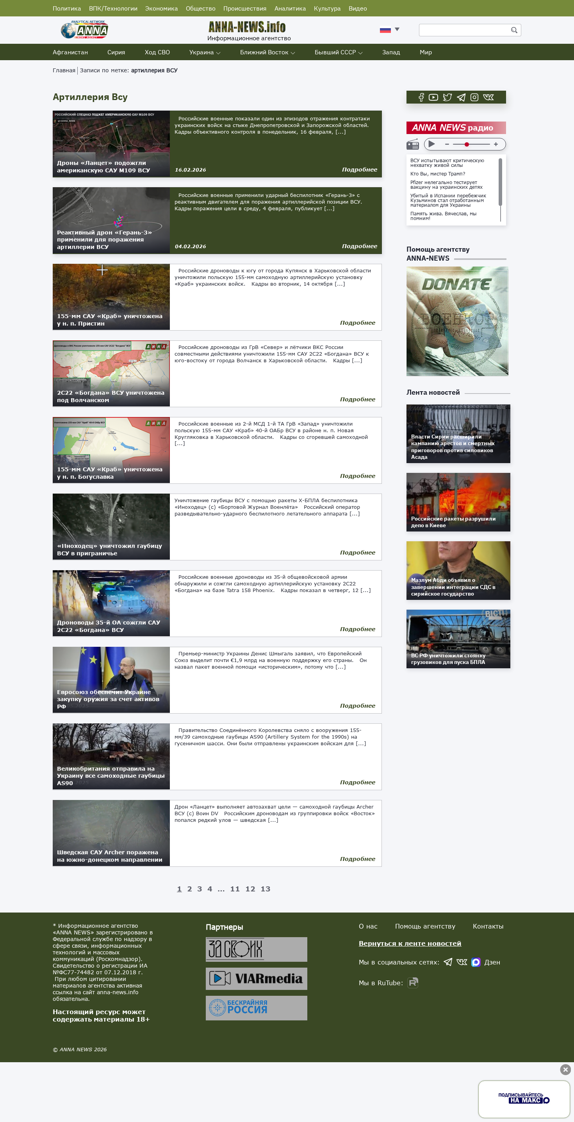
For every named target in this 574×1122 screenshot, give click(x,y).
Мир (426, 52)
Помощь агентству (425, 926)
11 (235, 888)
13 (265, 888)
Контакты (488, 926)
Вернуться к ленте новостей (410, 943)
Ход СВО (157, 52)
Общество (201, 8)
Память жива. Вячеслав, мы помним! (443, 216)
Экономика (161, 8)
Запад (391, 52)
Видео (358, 8)
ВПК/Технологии (113, 8)
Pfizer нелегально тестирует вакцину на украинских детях (446, 185)
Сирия (116, 52)
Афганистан (70, 52)
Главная (64, 70)
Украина (201, 52)
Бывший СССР (335, 52)
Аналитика (290, 8)
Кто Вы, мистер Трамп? (437, 174)
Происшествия (245, 8)
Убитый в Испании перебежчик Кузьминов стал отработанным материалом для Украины (448, 200)
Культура (327, 8)
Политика (67, 8)
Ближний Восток (264, 52)
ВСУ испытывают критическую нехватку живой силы (447, 163)
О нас (368, 926)
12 (250, 888)
